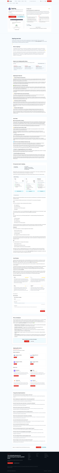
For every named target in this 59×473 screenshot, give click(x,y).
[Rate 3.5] (18, 300)
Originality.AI (17, 370)
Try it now (27, 341)
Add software (29, 459)
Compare (15, 357)
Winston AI (33, 380)
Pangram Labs (18, 380)
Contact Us (41, 191)
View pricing (32, 341)
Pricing (29, 458)
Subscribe (30, 191)
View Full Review (16, 375)
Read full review (17, 29)
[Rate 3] (17, 300)
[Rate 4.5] (19, 300)
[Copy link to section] (45, 258)
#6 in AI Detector (11, 13)
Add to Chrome (19, 191)
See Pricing (21, 16)
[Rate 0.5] (14, 300)
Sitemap (45, 457)
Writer (33, 370)
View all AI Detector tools (41, 63)
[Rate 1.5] (15, 300)
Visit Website (13, 16)
